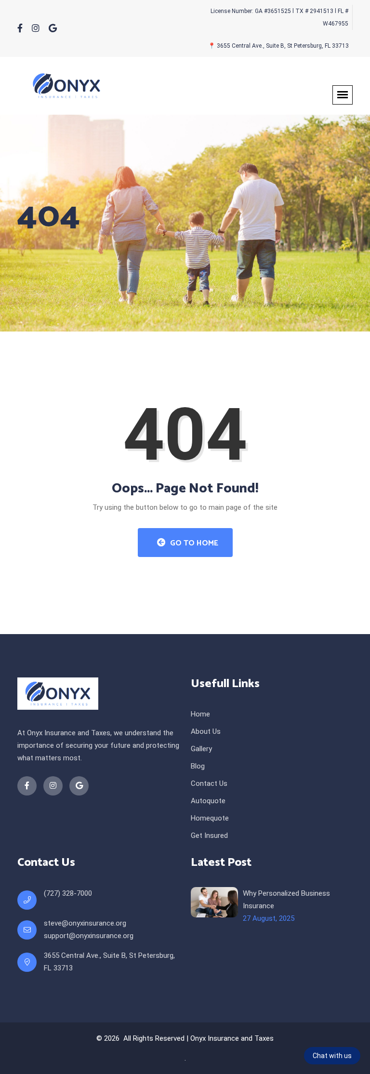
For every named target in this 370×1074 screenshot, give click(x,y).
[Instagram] (36, 28)
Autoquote (208, 800)
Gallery (201, 748)
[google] (53, 28)
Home (200, 714)
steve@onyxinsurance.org (85, 923)
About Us (206, 731)
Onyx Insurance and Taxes (232, 1038)
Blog (198, 766)
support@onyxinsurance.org (88, 935)
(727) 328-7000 (68, 893)
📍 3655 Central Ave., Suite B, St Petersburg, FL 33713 (278, 45)
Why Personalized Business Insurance (286, 899)
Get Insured (209, 835)
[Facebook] (20, 28)
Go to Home (193, 543)
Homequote (210, 818)
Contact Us (209, 783)
